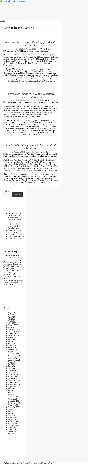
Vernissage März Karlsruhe (47, 79)
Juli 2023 (11, 389)
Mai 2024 (11, 368)
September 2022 (14, 407)
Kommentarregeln (14, 230)
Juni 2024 (11, 366)
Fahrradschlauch (10, 176)
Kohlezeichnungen (39, 71)
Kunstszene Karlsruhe (18, 75)
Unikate (54, 180)
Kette (39, 176)
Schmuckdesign (44, 180)
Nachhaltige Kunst (13, 178)
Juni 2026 (11, 317)
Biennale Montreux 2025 (44, 121)
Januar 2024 (12, 376)
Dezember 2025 (14, 329)
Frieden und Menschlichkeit (33, 126)
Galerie (47, 126)
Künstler (22, 130)
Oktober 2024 (13, 358)
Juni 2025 (11, 341)
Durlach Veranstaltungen (47, 174)
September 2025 (14, 335)
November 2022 (14, 403)
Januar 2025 (12, 352)
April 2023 (12, 395)
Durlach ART (32, 174)
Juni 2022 (11, 413)
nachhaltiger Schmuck (29, 178)
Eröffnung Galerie (40, 124)
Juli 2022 (11, 411)
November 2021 (14, 428)
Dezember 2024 (14, 354)
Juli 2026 (11, 315)
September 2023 (14, 385)
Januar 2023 (12, 399)
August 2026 (12, 313)
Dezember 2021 (14, 426)
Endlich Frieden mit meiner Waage (10, 271)
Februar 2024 (13, 374)
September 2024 (14, 360)
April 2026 (12, 321)
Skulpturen (33, 132)
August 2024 (12, 362)
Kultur (31, 128)
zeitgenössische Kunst (15, 81)
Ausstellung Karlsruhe (22, 69)
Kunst (9, 69)
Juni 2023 (11, 391)
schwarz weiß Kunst (30, 77)
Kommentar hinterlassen (30, 134)
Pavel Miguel (16, 77)
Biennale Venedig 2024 (13, 122)
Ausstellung (29, 121)
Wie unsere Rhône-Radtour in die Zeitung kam (11, 276)
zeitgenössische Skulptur (34, 81)
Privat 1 (15, 232)
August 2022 (12, 409)
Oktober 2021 (13, 430)
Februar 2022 (13, 421)
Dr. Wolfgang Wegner (14, 124)
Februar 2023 (13, 397)
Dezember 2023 (14, 378)
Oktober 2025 (13, 333)
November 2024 (14, 356)
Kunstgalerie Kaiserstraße (35, 73)
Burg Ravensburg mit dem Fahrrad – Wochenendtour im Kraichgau (13, 282)
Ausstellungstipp (19, 174)
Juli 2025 (11, 339)
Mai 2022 (11, 415)
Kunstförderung (12, 130)
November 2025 (14, 331)
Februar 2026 (13, 325)
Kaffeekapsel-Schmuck (27, 176)
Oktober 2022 (13, 405)
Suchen (6, 191)
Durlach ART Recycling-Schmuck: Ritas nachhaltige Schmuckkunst (31, 146)
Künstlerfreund (32, 130)
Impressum (12, 234)
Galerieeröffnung (24, 71)
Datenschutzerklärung (16, 236)
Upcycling (20, 182)
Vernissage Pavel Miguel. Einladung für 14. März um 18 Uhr (31, 43)
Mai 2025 (11, 344)
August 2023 (12, 387)
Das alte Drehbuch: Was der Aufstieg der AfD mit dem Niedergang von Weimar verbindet (12, 265)
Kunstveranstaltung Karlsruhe (39, 75)
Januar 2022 (12, 423)
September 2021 (14, 432)
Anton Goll (19, 121)
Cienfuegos (27, 122)
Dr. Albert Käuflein (39, 122)
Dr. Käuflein (53, 122)
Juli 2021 (11, 434)
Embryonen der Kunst (40, 69)
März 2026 (12, 323)
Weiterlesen (7, 65)
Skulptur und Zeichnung (48, 77)
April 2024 (12, 370)
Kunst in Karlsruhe (47, 128)
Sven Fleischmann (45, 132)
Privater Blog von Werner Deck (44, 22)
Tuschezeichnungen (11, 79)
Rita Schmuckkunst (29, 180)
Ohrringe (42, 178)
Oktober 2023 (13, 382)
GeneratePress (47, 463)
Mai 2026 (11, 319)
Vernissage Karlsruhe (28, 79)
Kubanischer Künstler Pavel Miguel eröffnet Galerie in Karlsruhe (31, 95)
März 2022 (12, 419)
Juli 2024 (11, 364)
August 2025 (12, 337)
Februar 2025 (13, 350)
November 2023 (14, 380)
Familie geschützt (14, 238)
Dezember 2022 (14, 401)
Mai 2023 (11, 393)
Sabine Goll (23, 132)
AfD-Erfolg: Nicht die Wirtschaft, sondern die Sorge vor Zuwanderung (12, 258)
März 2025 (12, 348)
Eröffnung (28, 124)
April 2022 (12, 417)
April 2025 (12, 346)
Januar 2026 (12, 327)
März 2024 (12, 372)
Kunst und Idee (19, 73)
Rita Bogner (16, 180)
